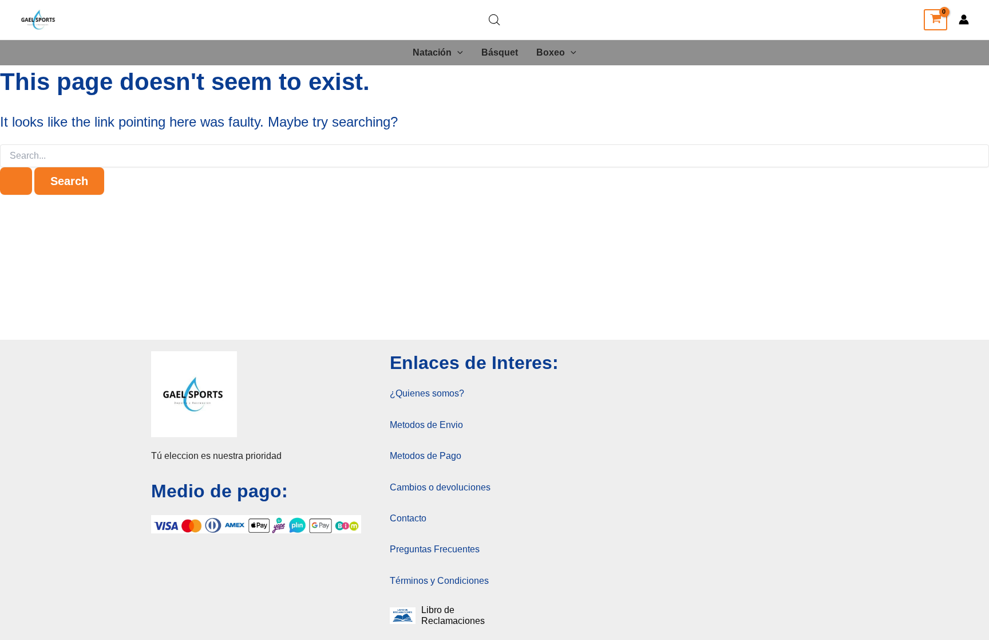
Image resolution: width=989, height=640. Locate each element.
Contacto (408, 518)
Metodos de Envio (426, 425)
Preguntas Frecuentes (435, 549)
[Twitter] (907, 20)
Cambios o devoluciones (440, 487)
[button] (457, 52)
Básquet (499, 52)
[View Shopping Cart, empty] (935, 20)
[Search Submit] (16, 181)
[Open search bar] (494, 20)
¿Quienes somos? (427, 393)
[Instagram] (858, 20)
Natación (432, 52)
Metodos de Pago (425, 456)
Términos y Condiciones (439, 581)
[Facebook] (882, 20)
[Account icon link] (964, 19)
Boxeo (550, 52)
